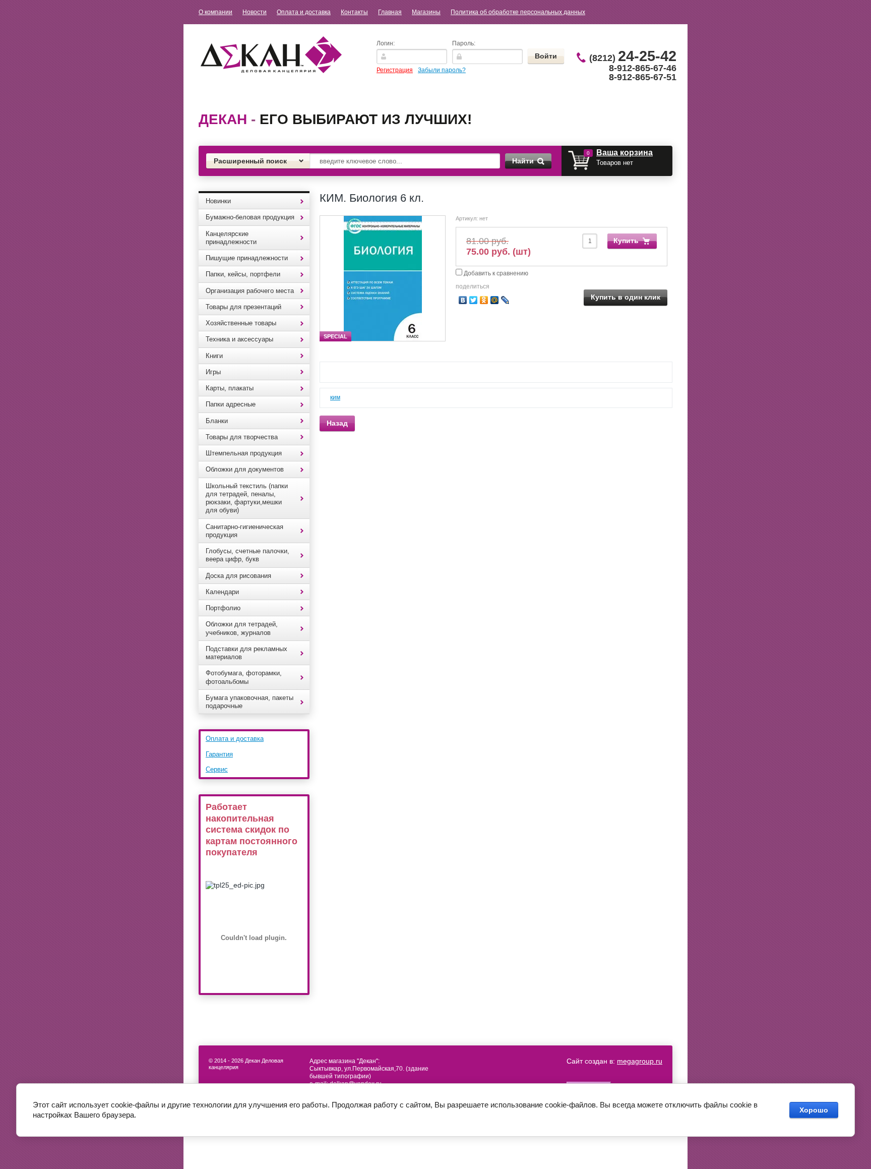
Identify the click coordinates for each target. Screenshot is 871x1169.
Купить (626, 241)
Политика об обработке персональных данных (518, 12)
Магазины (426, 12)
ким (335, 397)
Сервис (217, 769)
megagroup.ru (639, 1061)
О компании (215, 12)
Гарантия (219, 754)
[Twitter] (473, 300)
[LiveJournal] (505, 300)
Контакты (354, 12)
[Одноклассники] (484, 300)
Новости (254, 12)
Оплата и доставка (304, 12)
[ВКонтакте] (463, 300)
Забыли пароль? (442, 70)
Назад (337, 423)
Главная (390, 12)
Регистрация (395, 70)
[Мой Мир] (494, 300)
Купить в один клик (625, 297)
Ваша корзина (624, 152)
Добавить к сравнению (495, 273)
